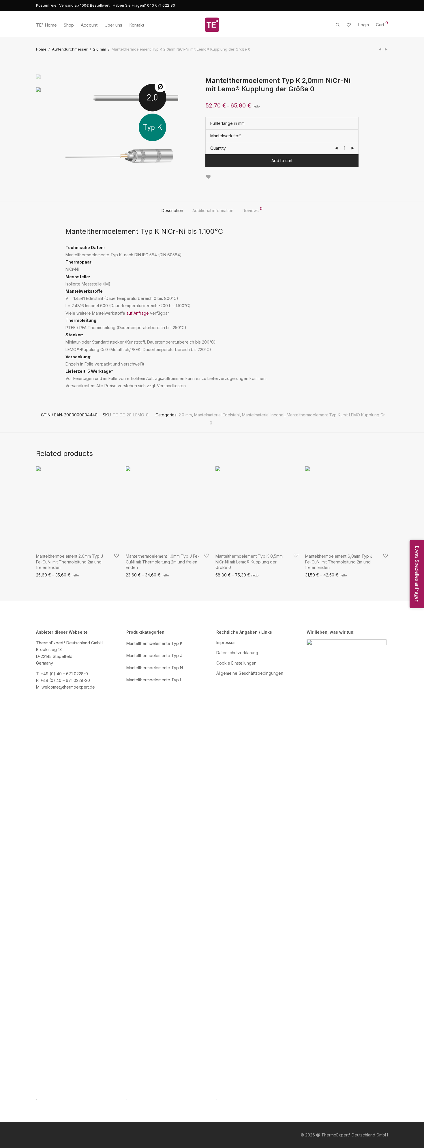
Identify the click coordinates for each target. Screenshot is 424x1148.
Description (172, 210)
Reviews (252, 210)
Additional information (212, 210)
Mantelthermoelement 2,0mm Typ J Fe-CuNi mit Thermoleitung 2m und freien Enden (69, 562)
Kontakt (136, 25)
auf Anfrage (137, 313)
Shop (69, 25)
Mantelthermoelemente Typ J (154, 655)
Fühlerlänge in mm (227, 123)
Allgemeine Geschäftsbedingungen (249, 673)
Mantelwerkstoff (225, 135)
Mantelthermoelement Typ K (313, 414)
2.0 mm (99, 49)
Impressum (226, 642)
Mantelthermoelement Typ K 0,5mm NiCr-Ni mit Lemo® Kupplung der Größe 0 (249, 562)
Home (41, 49)
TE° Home (46, 25)
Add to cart (281, 160)
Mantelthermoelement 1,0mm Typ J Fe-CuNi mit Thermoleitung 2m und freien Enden (162, 562)
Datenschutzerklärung (237, 652)
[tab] (172, 211)
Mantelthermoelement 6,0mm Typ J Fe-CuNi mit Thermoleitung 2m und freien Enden (338, 562)
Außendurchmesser (70, 49)
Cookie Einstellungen (236, 663)
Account (89, 25)
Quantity (218, 148)
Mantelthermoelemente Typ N (154, 667)
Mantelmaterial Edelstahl (217, 414)
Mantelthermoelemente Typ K (154, 643)
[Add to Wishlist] (208, 177)
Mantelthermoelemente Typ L (154, 679)
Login (363, 24)
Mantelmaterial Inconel (263, 414)
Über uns (113, 25)
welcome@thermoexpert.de (68, 687)
